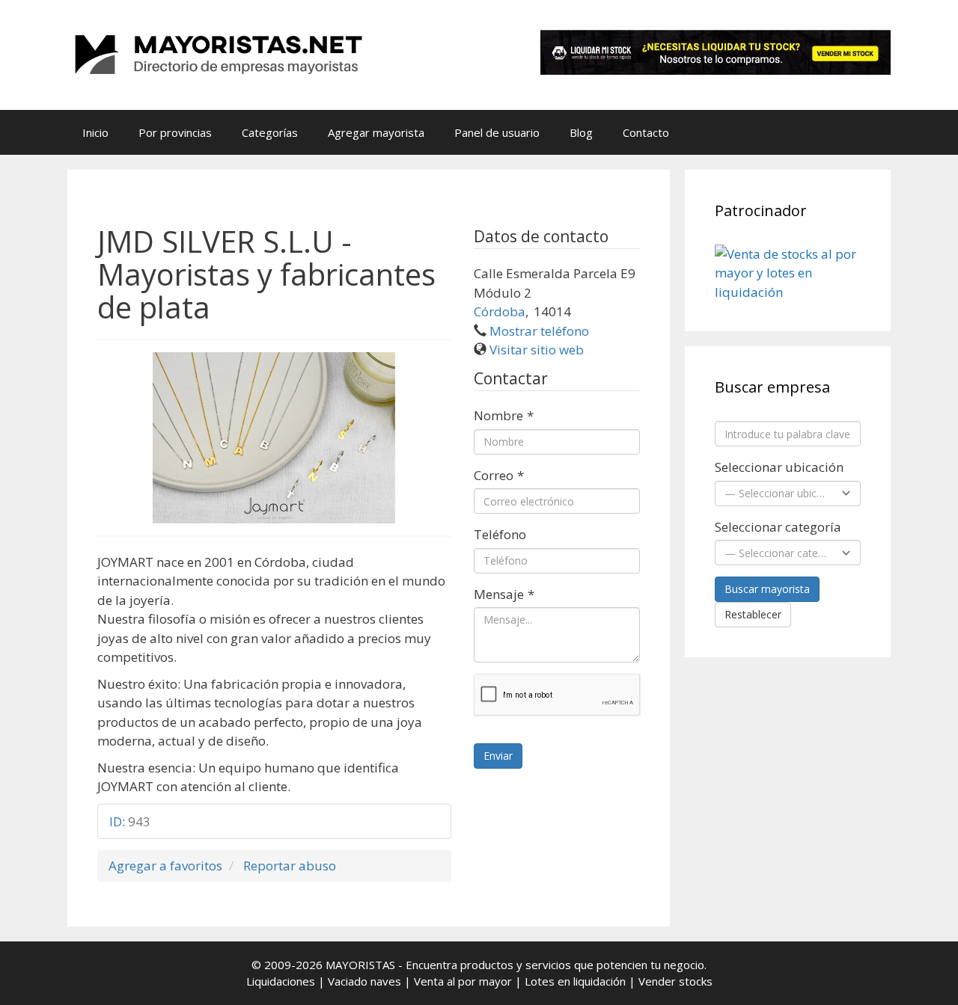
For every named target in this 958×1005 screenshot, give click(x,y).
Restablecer (752, 614)
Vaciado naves (364, 981)
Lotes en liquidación (575, 981)
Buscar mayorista (767, 589)
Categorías (270, 132)
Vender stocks (675, 981)
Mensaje (504, 594)
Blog (581, 132)
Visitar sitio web (536, 349)
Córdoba (499, 311)
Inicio (95, 132)
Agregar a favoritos (165, 865)
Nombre (504, 415)
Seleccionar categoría (778, 526)
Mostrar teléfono (539, 330)
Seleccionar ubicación (779, 467)
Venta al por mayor (463, 981)
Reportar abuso (289, 865)
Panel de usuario (497, 132)
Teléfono (500, 534)
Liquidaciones (280, 981)
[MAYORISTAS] (217, 53)
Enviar (498, 756)
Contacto (646, 132)
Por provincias (175, 132)
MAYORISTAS (360, 964)
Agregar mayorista (376, 132)
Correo (499, 475)
